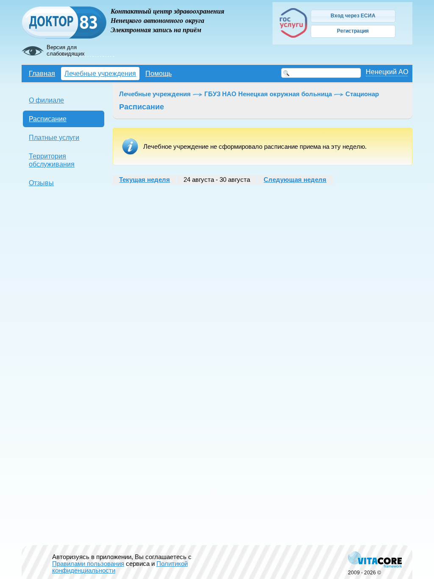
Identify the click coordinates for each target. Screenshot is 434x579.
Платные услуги (54, 137)
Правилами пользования (88, 563)
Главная (42, 73)
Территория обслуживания (52, 160)
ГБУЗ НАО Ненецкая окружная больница (268, 94)
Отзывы (41, 183)
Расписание (48, 118)
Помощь (158, 73)
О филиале (46, 100)
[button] (353, 16)
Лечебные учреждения (100, 73)
